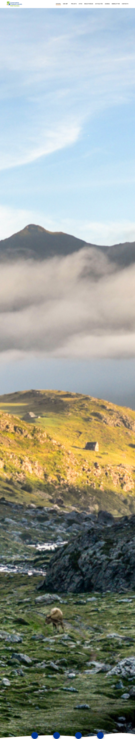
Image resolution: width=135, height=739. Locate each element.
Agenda (107, 3)
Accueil (58, 3)
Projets (74, 3)
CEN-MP (65, 3)
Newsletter (116, 3)
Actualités (99, 3)
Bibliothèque (88, 3)
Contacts (125, 3)
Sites (80, 3)
